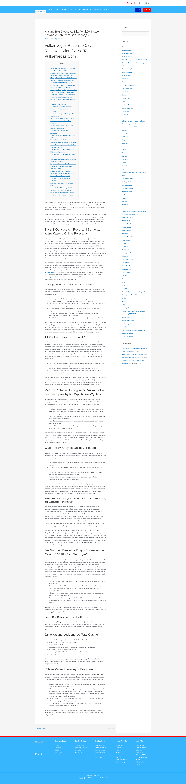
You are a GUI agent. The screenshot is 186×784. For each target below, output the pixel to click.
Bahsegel (125, 91)
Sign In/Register (80, 745)
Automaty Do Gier (56, 147)
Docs (123, 146)
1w (123, 47)
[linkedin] (135, 3)
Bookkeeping (126, 98)
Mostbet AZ (125, 204)
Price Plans (97, 9)
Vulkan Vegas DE (127, 317)
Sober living (125, 288)
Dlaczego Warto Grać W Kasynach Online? (63, 73)
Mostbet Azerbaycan (128, 208)
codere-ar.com (126, 118)
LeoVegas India (126, 182)
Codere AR (125, 105)
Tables (124, 298)
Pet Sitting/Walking (141, 755)
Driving (118, 752)
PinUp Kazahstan (127, 266)
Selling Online (140, 762)
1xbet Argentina (127, 53)
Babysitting (119, 745)
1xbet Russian (126, 75)
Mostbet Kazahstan (128, 224)
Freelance (118, 755)
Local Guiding (140, 745)
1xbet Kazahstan (127, 72)
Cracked (124, 133)
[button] (90, 9)
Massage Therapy (141, 747)
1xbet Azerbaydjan (127, 69)
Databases (125, 143)
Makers (124, 198)
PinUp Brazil (126, 262)
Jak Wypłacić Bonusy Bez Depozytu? (61, 75)
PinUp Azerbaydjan (128, 259)
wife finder (125, 327)
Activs (124, 82)
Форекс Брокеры (127, 336)
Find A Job (78, 752)
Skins (123, 285)
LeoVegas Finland (127, 178)
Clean (124, 101)
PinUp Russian (126, 269)
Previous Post (40, 728)
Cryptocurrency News (128, 140)
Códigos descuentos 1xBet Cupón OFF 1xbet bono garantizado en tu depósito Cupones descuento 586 (134, 124)
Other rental (139, 752)
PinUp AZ (125, 256)
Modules (124, 201)
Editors (124, 149)
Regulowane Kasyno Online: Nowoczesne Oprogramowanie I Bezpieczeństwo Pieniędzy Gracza (63, 166)
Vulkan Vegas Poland (128, 320)
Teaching (138, 764)
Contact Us (108, 9)
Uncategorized (49, 38)
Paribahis (125, 246)
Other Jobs (139, 750)
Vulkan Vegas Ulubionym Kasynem (61, 97)
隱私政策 (96, 775)
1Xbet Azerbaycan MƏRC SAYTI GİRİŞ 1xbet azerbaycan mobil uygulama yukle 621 (134, 62)
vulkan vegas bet (50, 272)
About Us (58, 747)
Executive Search (100, 752)
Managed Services (100, 747)
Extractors (125, 156)
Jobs (57, 9)
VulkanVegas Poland (128, 324)
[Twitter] (131, 3)
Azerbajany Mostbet (128, 85)
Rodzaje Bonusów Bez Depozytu (60, 171)
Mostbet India (126, 220)
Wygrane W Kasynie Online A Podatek (62, 82)
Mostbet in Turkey (127, 217)
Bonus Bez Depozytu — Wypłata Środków (63, 145)
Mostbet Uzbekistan (128, 237)
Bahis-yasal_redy (127, 88)
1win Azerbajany (127, 50)
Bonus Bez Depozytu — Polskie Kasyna (62, 94)
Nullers (124, 243)
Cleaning (118, 747)
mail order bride (127, 191)
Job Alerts (78, 750)
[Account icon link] (140, 3)
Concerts (124, 130)
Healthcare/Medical (121, 759)
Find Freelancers (67, 9)
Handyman (119, 757)
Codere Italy (126, 111)
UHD (123, 304)
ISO (123, 169)
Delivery (118, 750)
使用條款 (90, 775)
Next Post (112, 728)
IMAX (124, 162)
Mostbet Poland (126, 227)
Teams (124, 301)
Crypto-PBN (126, 136)
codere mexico (126, 114)
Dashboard (98, 755)
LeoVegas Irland (127, 185)
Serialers (124, 282)
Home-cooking (120, 762)
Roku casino (126, 279)
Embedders (125, 153)
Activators (125, 78)
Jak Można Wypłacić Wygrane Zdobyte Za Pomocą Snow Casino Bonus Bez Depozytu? (63, 121)
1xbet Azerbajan (127, 56)
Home (51, 9)
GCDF (77, 9)
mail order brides (127, 195)
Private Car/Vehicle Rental (141, 758)
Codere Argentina (127, 108)
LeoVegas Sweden (127, 188)
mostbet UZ (125, 233)
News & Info (126, 240)
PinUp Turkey (126, 272)
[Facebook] (128, 3)
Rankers (124, 275)
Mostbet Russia (126, 230)
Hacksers (125, 159)
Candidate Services (81, 747)
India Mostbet (126, 166)
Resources (86, 9)
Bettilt (124, 95)
